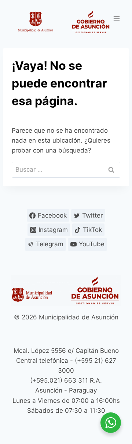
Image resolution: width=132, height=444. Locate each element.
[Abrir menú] (116, 18)
